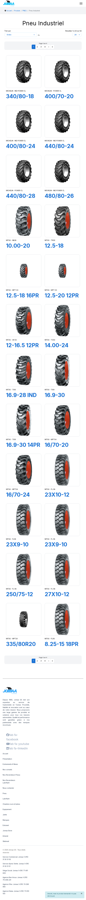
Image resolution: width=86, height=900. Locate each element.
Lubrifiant (6, 799)
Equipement (7, 809)
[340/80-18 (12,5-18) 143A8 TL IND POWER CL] (23, 71)
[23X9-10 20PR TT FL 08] (62, 519)
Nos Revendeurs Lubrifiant (9, 781)
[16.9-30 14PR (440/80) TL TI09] (23, 420)
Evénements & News (10, 764)
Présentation (7, 759)
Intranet (5, 836)
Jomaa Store (7, 831)
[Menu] (81, 3)
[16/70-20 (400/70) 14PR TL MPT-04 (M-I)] (62, 420)
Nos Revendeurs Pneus (11, 775)
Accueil (5, 754)
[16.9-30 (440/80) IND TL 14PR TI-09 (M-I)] (62, 370)
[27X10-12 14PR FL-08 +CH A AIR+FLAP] (62, 569)
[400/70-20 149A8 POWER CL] (62, 71)
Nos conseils (7, 770)
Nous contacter (8, 788)
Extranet (6, 825)
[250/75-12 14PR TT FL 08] (23, 569)
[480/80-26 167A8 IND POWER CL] (62, 171)
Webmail (6, 841)
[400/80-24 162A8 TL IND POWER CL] (23, 121)
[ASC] (38, 35)
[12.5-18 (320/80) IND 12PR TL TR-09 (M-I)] (62, 221)
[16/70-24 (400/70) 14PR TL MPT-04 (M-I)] (23, 470)
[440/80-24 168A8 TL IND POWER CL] (62, 121)
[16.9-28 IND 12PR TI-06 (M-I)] (23, 370)
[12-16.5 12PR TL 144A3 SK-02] (23, 321)
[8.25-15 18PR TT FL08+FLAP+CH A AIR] (62, 619)
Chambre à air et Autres (11, 804)
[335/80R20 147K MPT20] (23, 619)
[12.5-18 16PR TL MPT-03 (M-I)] (23, 270)
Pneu (4, 793)
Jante (5, 815)
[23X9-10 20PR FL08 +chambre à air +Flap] (23, 519)
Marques (6, 820)
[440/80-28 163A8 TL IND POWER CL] (23, 171)
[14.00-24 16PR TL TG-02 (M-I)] (62, 320)
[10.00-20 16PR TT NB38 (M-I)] (23, 221)
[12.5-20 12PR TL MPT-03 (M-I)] (62, 270)
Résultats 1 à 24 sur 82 (73, 31)
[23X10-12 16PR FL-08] (62, 470)
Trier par (7, 31)
